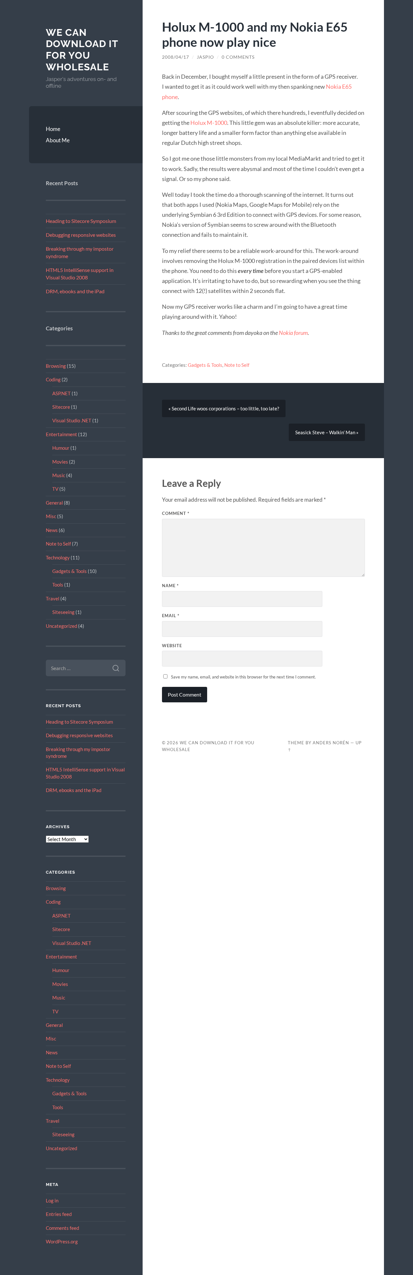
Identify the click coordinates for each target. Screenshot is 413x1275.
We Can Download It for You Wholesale (82, 50)
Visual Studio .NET (71, 420)
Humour (60, 448)
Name (170, 585)
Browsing (56, 366)
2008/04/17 (175, 57)
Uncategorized (61, 626)
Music (58, 475)
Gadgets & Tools (69, 571)
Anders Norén (331, 742)
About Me (58, 140)
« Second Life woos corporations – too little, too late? (223, 408)
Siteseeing (63, 612)
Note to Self (58, 544)
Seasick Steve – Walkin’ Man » (326, 432)
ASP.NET (61, 393)
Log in (52, 1200)
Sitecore (61, 407)
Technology (58, 557)
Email (170, 615)
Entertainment (61, 434)
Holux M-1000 (208, 122)
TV (55, 489)
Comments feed (62, 1228)
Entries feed (59, 1214)
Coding (53, 379)
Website (172, 645)
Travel (52, 598)
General (54, 503)
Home (53, 128)
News (52, 530)
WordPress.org (62, 1241)
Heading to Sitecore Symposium (81, 221)
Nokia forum (293, 332)
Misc (51, 516)
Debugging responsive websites (81, 235)
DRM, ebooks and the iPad (75, 291)
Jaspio (205, 57)
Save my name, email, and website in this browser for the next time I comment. (243, 676)
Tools (57, 584)
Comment (175, 513)
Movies (60, 462)
